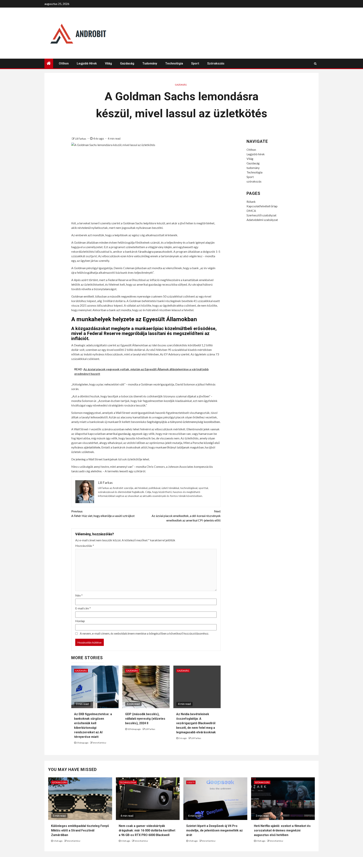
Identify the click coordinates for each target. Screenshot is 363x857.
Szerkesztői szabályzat (261, 215)
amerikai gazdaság (118, 433)
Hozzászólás (84, 545)
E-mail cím (83, 608)
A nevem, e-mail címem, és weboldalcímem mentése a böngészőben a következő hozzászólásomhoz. (144, 633)
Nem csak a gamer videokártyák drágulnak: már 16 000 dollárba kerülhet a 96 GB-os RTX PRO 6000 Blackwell (147, 830)
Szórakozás (59, 782)
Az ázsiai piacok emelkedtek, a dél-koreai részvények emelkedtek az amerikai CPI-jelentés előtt (186, 515)
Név (79, 595)
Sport (195, 63)
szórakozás (215, 63)
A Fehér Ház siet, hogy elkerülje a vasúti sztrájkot (103, 513)
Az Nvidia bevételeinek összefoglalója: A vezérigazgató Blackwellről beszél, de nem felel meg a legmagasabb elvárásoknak (196, 723)
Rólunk (251, 201)
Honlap (80, 621)
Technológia (174, 63)
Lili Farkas (81, 138)
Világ (108, 63)
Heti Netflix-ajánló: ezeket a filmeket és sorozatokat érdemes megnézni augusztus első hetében (282, 830)
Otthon (64, 63)
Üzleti (191, 782)
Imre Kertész (99, 742)
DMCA (251, 210)
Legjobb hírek (87, 63)
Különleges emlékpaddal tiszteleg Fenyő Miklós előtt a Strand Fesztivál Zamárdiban (80, 830)
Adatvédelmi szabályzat (262, 219)
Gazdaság (127, 63)
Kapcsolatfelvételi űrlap (262, 206)
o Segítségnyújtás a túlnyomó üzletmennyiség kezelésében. (182, 421)
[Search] (315, 63)
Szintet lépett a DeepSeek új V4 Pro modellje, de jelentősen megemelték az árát (214, 830)
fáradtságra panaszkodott (155, 251)
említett (89, 296)
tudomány (149, 63)
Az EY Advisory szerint (174, 354)
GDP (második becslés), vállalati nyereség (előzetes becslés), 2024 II (145, 718)
